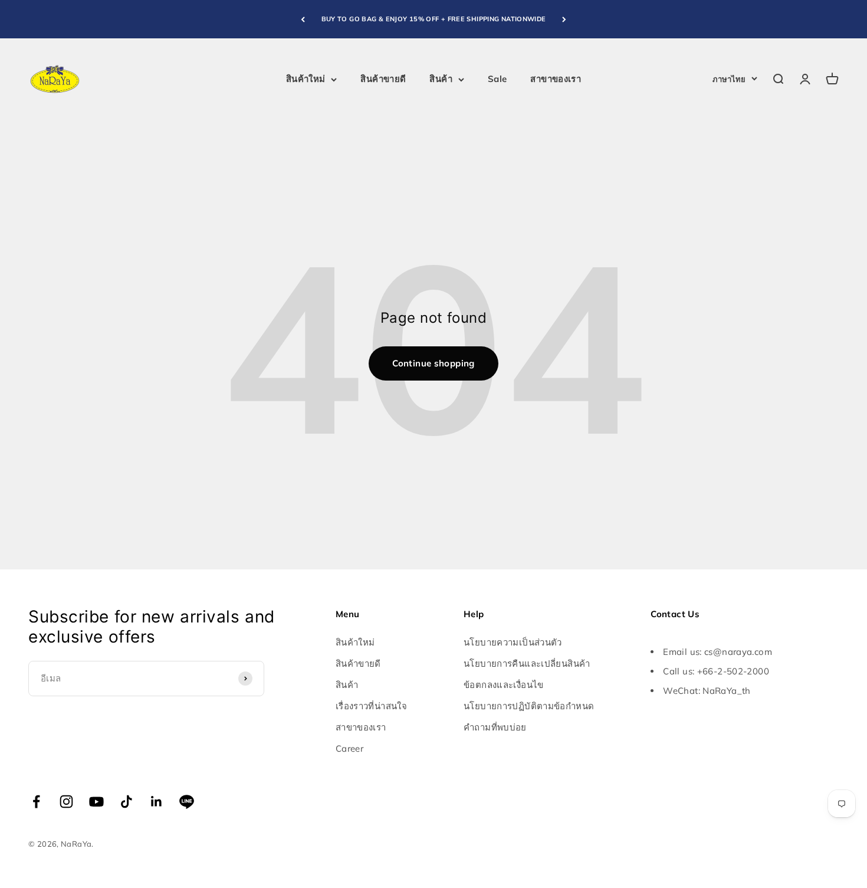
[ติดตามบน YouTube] (96, 802)
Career (349, 748)
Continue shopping (433, 363)
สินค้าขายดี (383, 78)
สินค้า (440, 78)
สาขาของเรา (555, 78)
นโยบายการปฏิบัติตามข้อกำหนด (529, 706)
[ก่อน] (303, 19)
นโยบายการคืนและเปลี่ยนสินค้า (527, 663)
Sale (497, 78)
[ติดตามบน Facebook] (36, 802)
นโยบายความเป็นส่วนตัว (513, 642)
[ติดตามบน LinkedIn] (157, 802)
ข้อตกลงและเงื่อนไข (504, 684)
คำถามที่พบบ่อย (495, 727)
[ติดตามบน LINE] (187, 802)
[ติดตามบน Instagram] (66, 802)
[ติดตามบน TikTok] (126, 802)
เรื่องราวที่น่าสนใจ (371, 706)
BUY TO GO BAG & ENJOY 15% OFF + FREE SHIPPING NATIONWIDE (433, 19)
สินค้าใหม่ (306, 78)
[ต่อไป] (564, 19)
